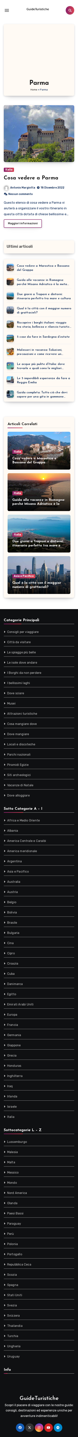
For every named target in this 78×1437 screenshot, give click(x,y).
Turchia (12, 1336)
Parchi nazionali (18, 754)
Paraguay (14, 1223)
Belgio (11, 902)
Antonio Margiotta (22, 187)
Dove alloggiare (18, 795)
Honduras (14, 1066)
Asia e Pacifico (24, 576)
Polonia (12, 1244)
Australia (13, 882)
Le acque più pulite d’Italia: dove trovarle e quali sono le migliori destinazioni (41, 366)
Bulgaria (13, 933)
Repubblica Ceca (19, 1264)
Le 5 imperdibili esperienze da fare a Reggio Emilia (43, 380)
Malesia (12, 1152)
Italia (8, 169)
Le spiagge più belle (21, 652)
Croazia (12, 963)
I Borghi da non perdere (24, 673)
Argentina (14, 861)
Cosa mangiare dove (22, 724)
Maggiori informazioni (23, 223)
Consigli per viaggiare (23, 632)
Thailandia (15, 1326)
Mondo (12, 1183)
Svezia (12, 1305)
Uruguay (13, 1356)
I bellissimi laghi (18, 683)
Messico (13, 1172)
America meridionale (22, 851)
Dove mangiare (18, 734)
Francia (12, 1025)
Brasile (12, 922)
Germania (14, 1035)
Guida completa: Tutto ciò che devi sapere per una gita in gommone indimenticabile (42, 395)
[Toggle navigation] (7, 10)
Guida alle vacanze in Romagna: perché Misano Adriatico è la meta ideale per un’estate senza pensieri (42, 282)
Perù (10, 1234)
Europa (12, 1014)
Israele (12, 1106)
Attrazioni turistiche (22, 713)
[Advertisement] (39, 53)
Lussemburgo (17, 1142)
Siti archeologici (19, 775)
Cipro (11, 953)
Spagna (12, 1285)
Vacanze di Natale (20, 785)
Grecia (11, 1055)
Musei (11, 703)
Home (33, 89)
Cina (10, 943)
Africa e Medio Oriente (23, 820)
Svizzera (13, 1315)
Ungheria (14, 1346)
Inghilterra (15, 1076)
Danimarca (15, 984)
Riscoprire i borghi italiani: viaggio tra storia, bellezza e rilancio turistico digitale (44, 325)
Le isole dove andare (22, 662)
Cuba (11, 974)
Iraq (10, 1086)
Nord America (17, 1193)
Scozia (12, 1274)
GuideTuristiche (39, 1398)
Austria (12, 892)
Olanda (12, 1203)
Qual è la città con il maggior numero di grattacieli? (44, 310)
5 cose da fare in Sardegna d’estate (43, 336)
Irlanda (12, 1096)
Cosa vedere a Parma (31, 178)
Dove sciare (15, 693)
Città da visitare (19, 642)
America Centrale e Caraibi (26, 841)
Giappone (14, 1045)
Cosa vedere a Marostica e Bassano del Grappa (43, 268)
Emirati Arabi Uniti (20, 1004)
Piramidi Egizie (18, 765)
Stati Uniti (14, 1295)
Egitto (11, 994)
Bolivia (12, 912)
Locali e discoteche (21, 744)
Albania (12, 830)
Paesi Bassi (15, 1213)
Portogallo (14, 1254)
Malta (11, 1162)
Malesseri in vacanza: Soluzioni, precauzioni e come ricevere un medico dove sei (39, 352)
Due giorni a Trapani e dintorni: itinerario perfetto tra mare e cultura (44, 296)
